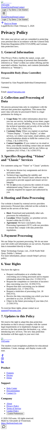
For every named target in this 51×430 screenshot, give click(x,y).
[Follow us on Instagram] (2, 359)
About (9, 403)
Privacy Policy (13, 406)
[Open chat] (4, 426)
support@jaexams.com (11, 310)
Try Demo (12, 10)
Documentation (13, 391)
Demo (15, 7)
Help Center (12, 388)
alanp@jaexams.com (16, 92)
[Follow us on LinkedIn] (2, 362)
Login (4, 10)
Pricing (9, 7)
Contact (21, 7)
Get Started (23, 10)
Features (10, 373)
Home (3, 7)
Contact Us (11, 393)
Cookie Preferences (15, 414)
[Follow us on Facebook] (2, 356)
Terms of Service (14, 408)
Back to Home (10, 23)
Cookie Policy (13, 411)
